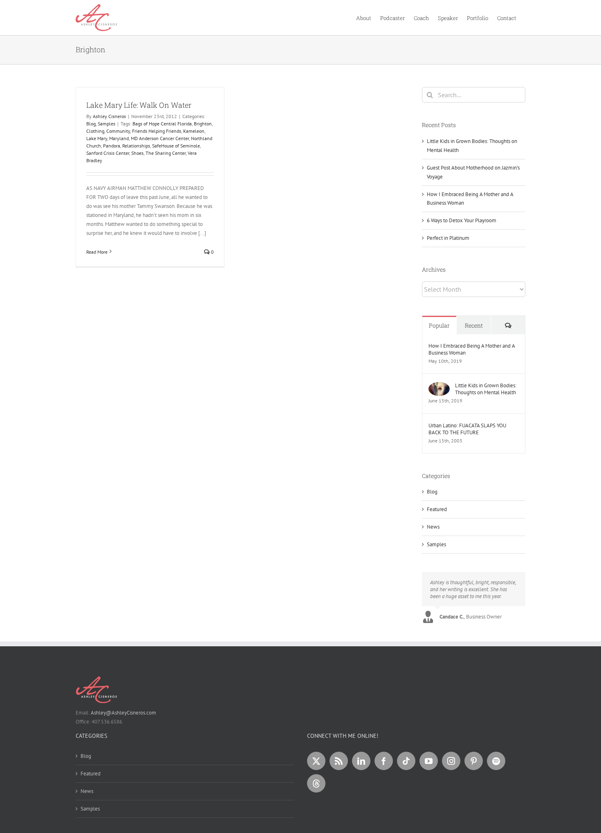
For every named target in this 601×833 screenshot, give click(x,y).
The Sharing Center (166, 153)
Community (118, 131)
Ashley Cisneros (109, 116)
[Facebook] (384, 761)
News (433, 526)
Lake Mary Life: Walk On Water (138, 105)
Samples (106, 124)
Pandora (111, 146)
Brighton (203, 124)
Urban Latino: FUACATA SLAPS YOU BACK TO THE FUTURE (467, 429)
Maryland (119, 138)
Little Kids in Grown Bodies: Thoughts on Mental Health (485, 389)
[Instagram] (451, 761)
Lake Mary (96, 138)
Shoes (137, 153)
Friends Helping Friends (156, 131)
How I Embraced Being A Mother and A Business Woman (471, 349)
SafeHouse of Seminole (176, 146)
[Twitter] (316, 761)
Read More (97, 252)
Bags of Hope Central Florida (162, 124)
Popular (439, 325)
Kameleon (193, 131)
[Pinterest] (473, 761)
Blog (91, 124)
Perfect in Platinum (448, 237)
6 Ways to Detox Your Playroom (461, 220)
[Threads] (316, 783)
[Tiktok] (406, 761)
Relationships (136, 146)
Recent (474, 325)
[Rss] (339, 761)
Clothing (95, 131)
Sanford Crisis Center (107, 153)
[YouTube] (428, 761)
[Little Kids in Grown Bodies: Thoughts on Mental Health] (439, 386)
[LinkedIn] (361, 761)
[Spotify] (496, 761)
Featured (437, 509)
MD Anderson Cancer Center (160, 138)
